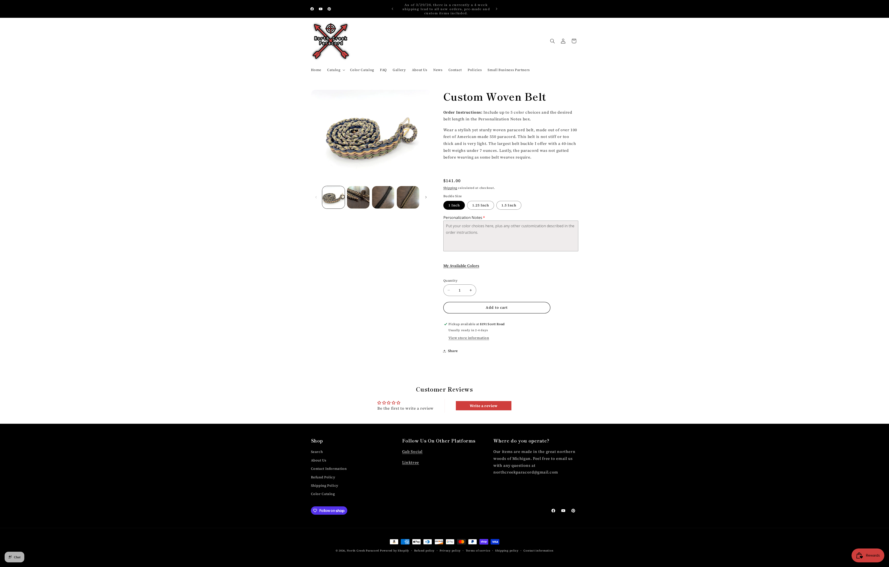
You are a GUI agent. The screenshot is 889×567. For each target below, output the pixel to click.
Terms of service (478, 550)
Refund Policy (323, 477)
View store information (468, 338)
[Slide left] (316, 197)
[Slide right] (426, 197)
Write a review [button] (484, 405)
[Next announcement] (496, 8)
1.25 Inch (480, 205)
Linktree (410, 462)
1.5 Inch (508, 205)
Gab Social (412, 452)
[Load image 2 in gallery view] (358, 197)
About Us (318, 460)
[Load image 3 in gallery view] (383, 197)
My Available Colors (461, 265)
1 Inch (454, 205)
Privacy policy (450, 550)
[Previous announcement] (392, 8)
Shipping (450, 188)
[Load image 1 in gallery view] (333, 197)
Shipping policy (507, 550)
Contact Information (329, 469)
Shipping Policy (324, 485)
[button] (335, 70)
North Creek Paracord (363, 550)
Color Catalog (323, 494)
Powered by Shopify (394, 550)
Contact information (538, 550)
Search (317, 452)
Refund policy (424, 550)
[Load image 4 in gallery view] (408, 197)
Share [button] (453, 351)
